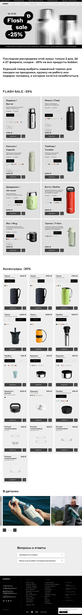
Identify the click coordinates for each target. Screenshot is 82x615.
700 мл (19, 201)
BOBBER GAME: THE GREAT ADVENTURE (35, 0)
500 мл (49, 111)
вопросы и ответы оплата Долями (70, 595)
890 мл (57, 233)
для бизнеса (48, 589)
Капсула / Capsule (31, 586)
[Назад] (4, 530)
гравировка (29, 601)
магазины (48, 587)
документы (67, 597)
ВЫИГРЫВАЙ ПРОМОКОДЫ (19, 0)
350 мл (49, 161)
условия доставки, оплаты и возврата (70, 589)
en (72, 3)
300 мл (10, 236)
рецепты (47, 596)
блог (46, 598)
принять (63, 612)
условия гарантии (69, 600)
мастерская (48, 603)
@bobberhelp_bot (8, 591)
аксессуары (29, 600)
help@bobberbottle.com (10, 593)
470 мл (57, 161)
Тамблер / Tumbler (31, 587)
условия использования (70, 591)
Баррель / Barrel (31, 584)
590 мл (49, 199)
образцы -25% (30, 604)
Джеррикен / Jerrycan (32, 591)
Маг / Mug (29, 593)
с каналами (61, 319)
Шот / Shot (29, 596)
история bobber (49, 582)
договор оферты (68, 582)
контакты (47, 593)
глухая (21, 361)
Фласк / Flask (30, 582)
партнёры (48, 591)
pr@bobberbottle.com (9, 596)
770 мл (10, 115)
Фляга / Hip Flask (31, 594)
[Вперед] (15, 530)
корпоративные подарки (52, 584)
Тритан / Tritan (30, 598)
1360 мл (10, 119)
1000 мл (19, 115)
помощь (47, 600)
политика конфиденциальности (69, 585)
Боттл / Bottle (30, 589)
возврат (47, 601)
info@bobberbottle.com (10, 588)
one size (35, 319)
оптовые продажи (50, 586)
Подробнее (66, 610)
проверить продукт (50, 594)
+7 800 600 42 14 (8, 586)
